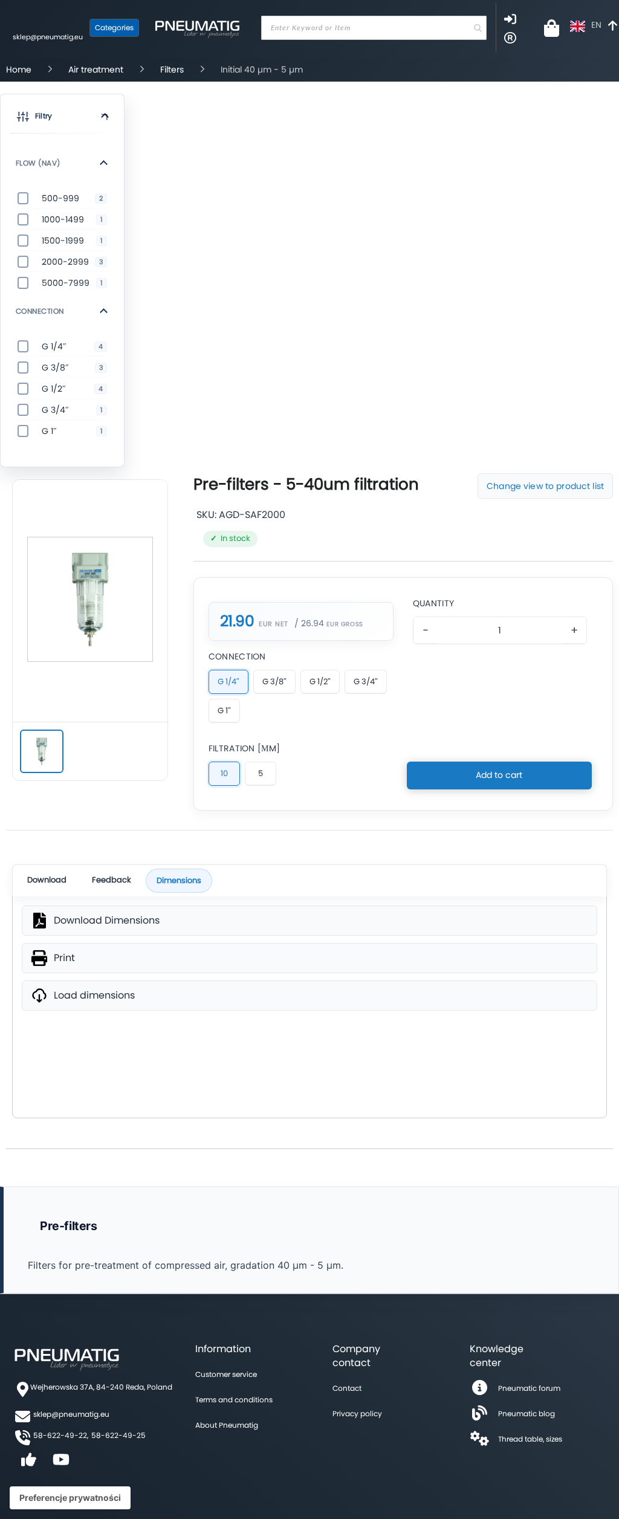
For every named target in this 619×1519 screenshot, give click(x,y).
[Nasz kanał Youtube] (61, 1464)
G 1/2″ (320, 681)
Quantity (433, 603)
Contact (346, 1388)
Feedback (111, 880)
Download (46, 880)
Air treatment (95, 69)
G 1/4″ (228, 681)
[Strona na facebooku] (28, 1464)
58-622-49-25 (118, 1435)
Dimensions (179, 880)
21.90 (237, 621)
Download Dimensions (107, 920)
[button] (62, 118)
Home (18, 69)
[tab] (62, 163)
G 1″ (224, 710)
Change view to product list (545, 486)
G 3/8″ (274, 681)
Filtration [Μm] (244, 748)
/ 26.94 (309, 623)
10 (224, 773)
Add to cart (499, 775)
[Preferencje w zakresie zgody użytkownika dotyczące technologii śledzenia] (70, 1497)
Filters (172, 69)
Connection (237, 656)
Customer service (226, 1374)
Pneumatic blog (526, 1413)
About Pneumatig (226, 1425)
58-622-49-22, (60, 1435)
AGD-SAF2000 (252, 515)
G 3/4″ (366, 681)
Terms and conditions (234, 1399)
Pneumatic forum (529, 1388)
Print (64, 958)
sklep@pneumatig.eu (48, 37)
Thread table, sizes (530, 1439)
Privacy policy (357, 1413)
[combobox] (374, 28)
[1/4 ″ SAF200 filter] (41, 751)
